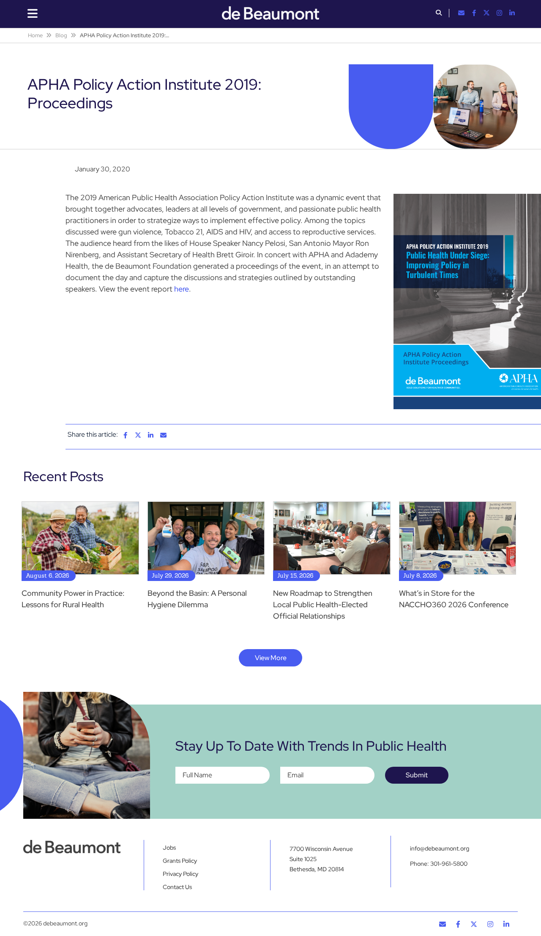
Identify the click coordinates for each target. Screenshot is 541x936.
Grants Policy (180, 860)
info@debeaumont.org (439, 848)
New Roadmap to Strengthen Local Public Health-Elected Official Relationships (322, 604)
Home (35, 35)
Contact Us (177, 887)
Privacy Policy (180, 874)
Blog (61, 35)
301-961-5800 (448, 863)
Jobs (169, 847)
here (181, 289)
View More (271, 657)
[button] (438, 13)
